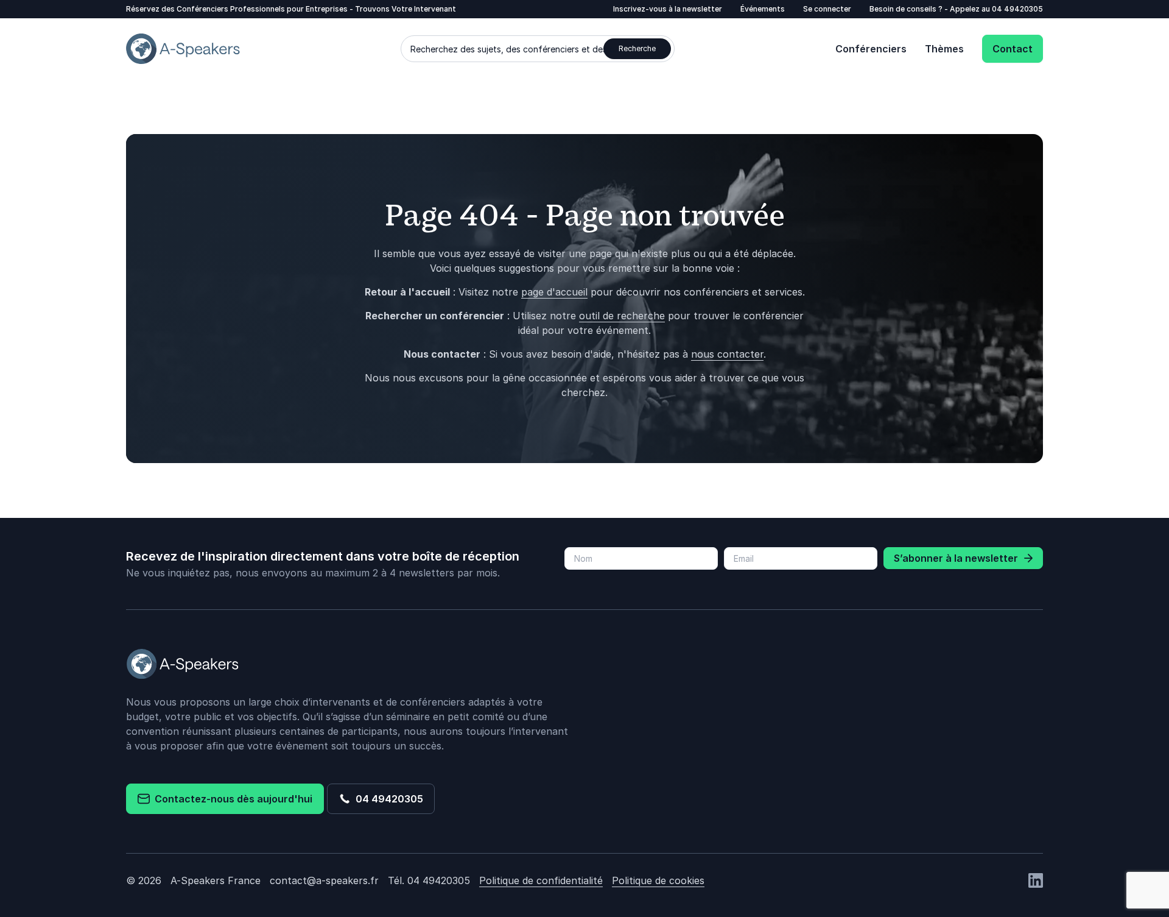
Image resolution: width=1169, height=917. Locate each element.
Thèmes (944, 49)
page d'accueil (554, 292)
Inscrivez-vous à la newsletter (667, 8)
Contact (1012, 49)
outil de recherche (622, 316)
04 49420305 (1017, 8)
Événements (762, 8)
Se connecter (827, 8)
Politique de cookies (658, 880)
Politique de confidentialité (541, 880)
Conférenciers (871, 49)
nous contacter (727, 354)
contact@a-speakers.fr (324, 880)
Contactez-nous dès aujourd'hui (231, 799)
